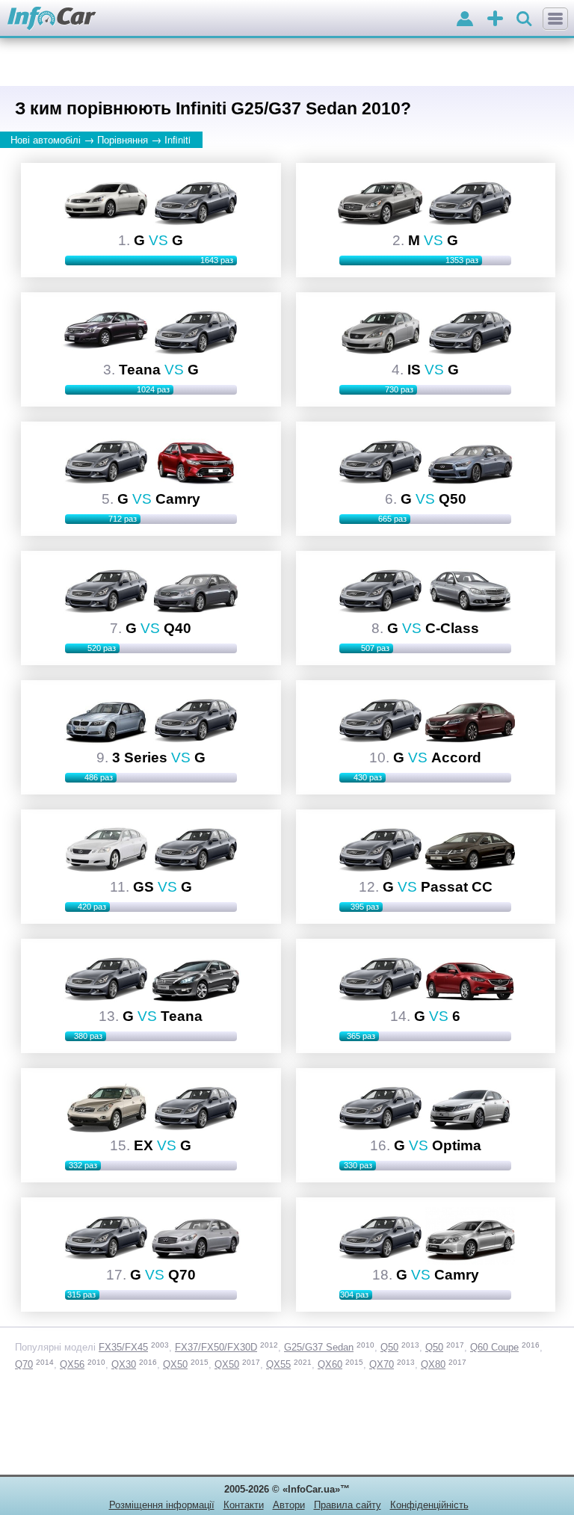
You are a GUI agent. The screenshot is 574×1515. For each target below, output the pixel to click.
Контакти (243, 1505)
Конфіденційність (429, 1505)
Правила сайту (347, 1505)
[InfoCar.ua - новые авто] (51, 19)
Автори (289, 1505)
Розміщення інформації (162, 1505)
